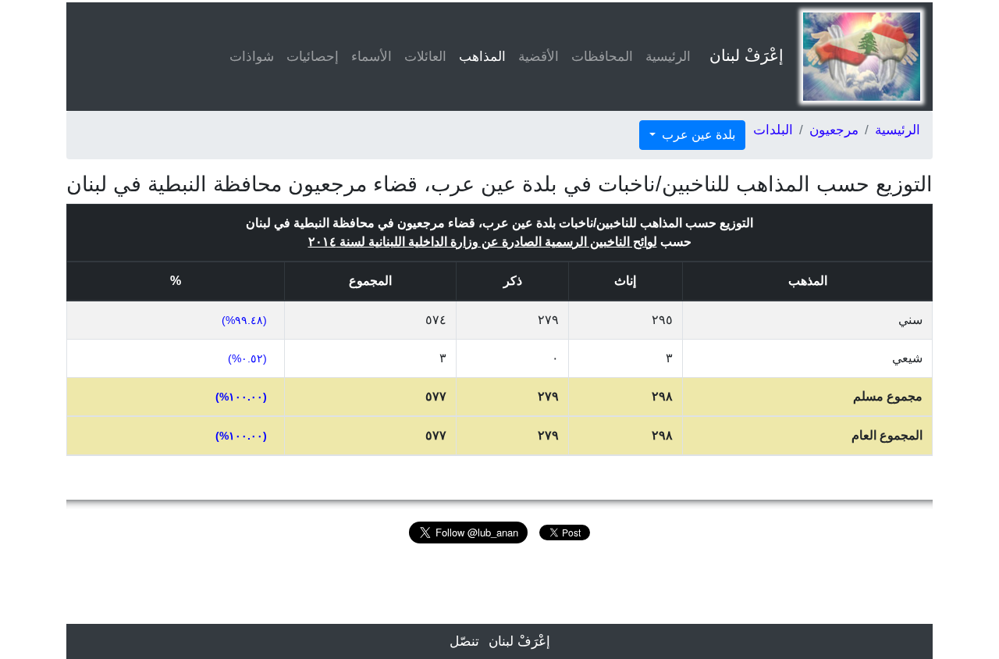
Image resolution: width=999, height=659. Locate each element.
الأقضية (538, 56)
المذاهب (479, 56)
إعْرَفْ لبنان (746, 55)
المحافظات (602, 56)
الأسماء (371, 56)
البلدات (773, 130)
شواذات (251, 56)
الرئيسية (668, 56)
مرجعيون (834, 130)
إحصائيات (312, 56)
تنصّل (464, 641)
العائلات (425, 56)
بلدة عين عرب (697, 134)
